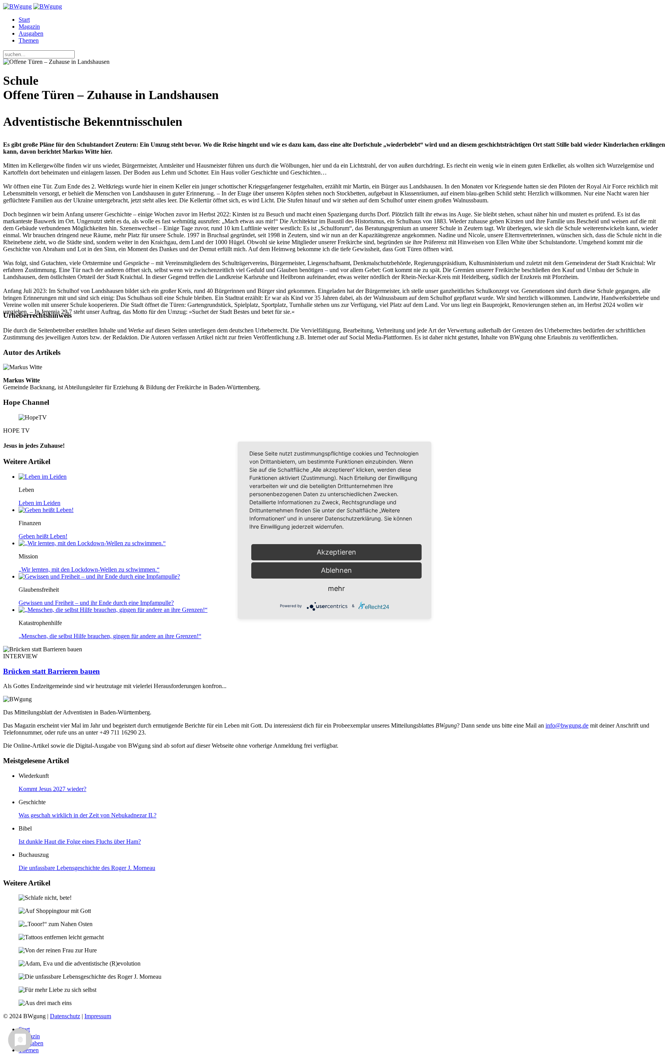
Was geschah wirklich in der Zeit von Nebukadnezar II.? (87, 815)
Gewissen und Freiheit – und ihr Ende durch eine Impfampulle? (96, 602)
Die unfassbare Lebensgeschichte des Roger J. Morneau (87, 868)
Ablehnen (336, 570)
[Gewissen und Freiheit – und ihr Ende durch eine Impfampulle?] (99, 576)
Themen (29, 40)
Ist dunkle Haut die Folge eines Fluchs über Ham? (80, 841)
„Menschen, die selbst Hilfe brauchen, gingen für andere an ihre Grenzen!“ (110, 636)
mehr (336, 588)
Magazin (29, 26)
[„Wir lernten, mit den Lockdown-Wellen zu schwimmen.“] (92, 543)
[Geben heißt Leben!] (46, 510)
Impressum (97, 1016)
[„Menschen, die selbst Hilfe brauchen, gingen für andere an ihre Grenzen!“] (113, 609)
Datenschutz (65, 1016)
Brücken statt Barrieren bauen (51, 671)
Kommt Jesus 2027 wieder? (52, 789)
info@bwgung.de (566, 725)
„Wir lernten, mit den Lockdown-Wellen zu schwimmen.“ (89, 569)
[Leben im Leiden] (43, 476)
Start (24, 19)
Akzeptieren (336, 552)
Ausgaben (31, 33)
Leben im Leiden (39, 503)
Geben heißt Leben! (43, 536)
